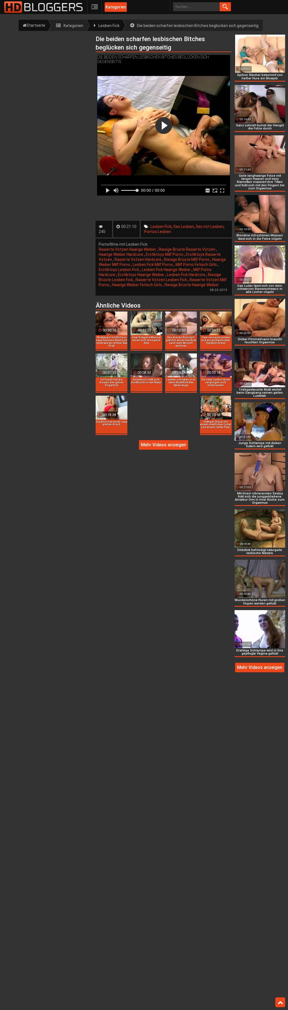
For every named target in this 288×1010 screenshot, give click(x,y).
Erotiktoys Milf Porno (165, 254)
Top (280, 1002)
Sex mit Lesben (210, 226)
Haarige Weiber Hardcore (121, 254)
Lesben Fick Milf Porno (153, 264)
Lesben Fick (161, 226)
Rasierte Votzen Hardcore (138, 259)
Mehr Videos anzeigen (163, 444)
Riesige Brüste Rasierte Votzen (187, 249)
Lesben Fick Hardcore (186, 274)
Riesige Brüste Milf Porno (187, 259)
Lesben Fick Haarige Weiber (167, 269)
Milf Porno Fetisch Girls (197, 264)
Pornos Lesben (157, 231)
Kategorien (115, 7)
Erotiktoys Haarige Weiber (141, 274)
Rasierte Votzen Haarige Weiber (128, 249)
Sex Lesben (183, 226)
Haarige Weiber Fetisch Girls (137, 285)
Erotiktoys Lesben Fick (119, 269)
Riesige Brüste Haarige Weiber (192, 285)
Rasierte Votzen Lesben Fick (162, 279)
